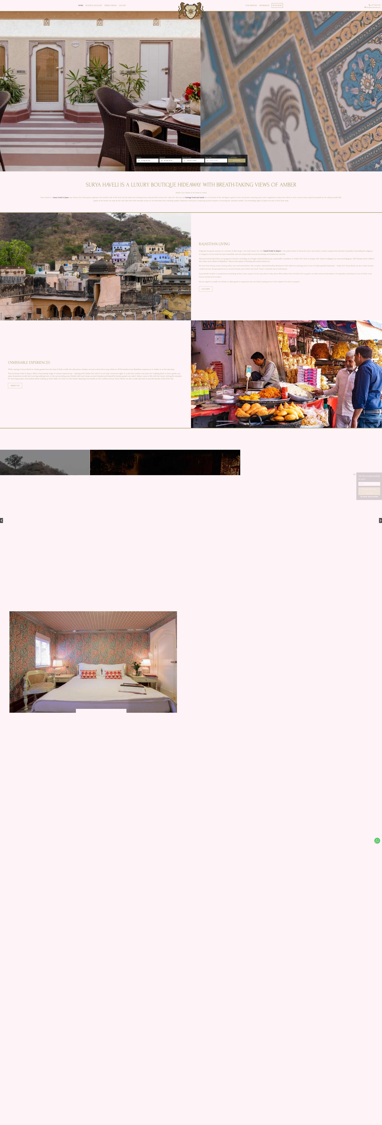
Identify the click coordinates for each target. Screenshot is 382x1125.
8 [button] (199, 591)
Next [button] (380, 520)
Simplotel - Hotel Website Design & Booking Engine (195, 1114)
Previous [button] (1, 520)
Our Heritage (251, 5)
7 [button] (196, 591)
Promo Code (208, 157)
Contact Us (191, 1108)
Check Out (162, 157)
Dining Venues (110, 5)
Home (80, 5)
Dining (191, 1091)
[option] (191, 266)
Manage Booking (231, 163)
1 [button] (183, 591)
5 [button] (192, 591)
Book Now (277, 5)
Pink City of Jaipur (160, 1031)
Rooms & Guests (186, 157)
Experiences (264, 5)
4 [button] (189, 591)
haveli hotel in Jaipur (272, 251)
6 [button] (194, 591)
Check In (138, 157)
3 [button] (187, 591)
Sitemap (170, 1114)
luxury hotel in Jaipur (61, 197)
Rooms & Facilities (93, 5)
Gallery (122, 5)
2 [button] (185, 591)
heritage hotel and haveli (194, 197)
